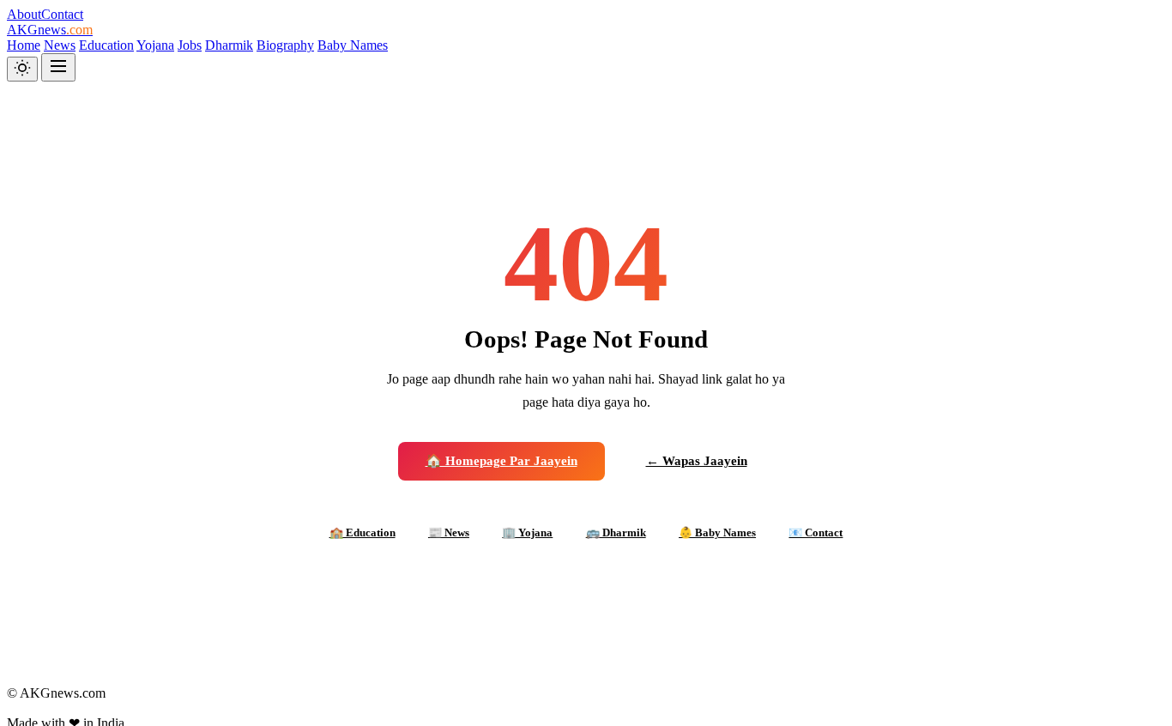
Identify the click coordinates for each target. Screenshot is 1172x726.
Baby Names (352, 45)
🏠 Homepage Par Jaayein (501, 460)
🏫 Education (362, 532)
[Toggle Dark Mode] (22, 69)
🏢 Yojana (527, 532)
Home (23, 45)
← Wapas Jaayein (696, 460)
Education (106, 45)
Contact (62, 14)
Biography (285, 45)
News (60, 45)
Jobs (190, 45)
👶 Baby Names (717, 532)
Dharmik (229, 45)
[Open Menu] (58, 67)
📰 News (448, 532)
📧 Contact (815, 532)
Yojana (155, 45)
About (24, 14)
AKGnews (50, 29)
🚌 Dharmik (616, 532)
